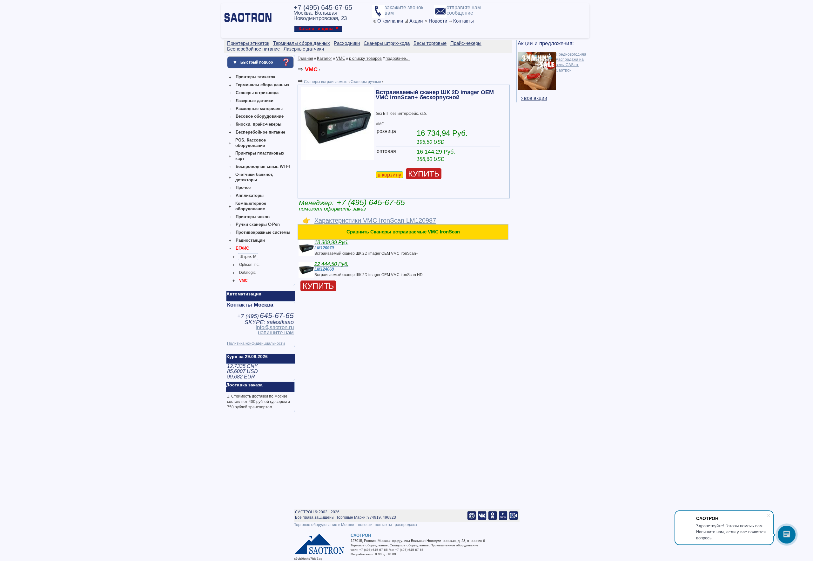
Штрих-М (248, 256)
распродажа (406, 525)
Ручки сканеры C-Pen (258, 224)
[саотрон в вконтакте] (482, 519)
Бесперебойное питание (260, 132)
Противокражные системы (263, 232)
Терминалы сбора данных (262, 84)
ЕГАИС (242, 248)
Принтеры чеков (253, 216)
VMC (243, 280)
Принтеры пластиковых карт (259, 156)
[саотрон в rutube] (513, 519)
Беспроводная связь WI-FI (263, 166)
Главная (305, 58)
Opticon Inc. (249, 264)
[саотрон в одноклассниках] (492, 519)
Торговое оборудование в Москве (324, 525)
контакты (383, 525)
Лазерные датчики (254, 100)
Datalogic (247, 272)
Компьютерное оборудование (250, 206)
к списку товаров (365, 58)
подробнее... (398, 58)
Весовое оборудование (260, 116)
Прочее (243, 187)
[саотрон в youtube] (503, 519)
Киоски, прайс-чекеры (258, 124)
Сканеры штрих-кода (257, 92)
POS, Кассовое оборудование (250, 143)
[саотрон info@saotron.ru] (471, 519)
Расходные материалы (259, 108)
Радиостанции (250, 240)
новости (365, 525)
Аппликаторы (250, 195)
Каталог (324, 58)
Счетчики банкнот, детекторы (254, 177)
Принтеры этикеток (255, 76)
